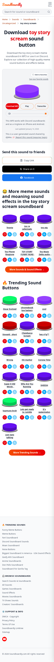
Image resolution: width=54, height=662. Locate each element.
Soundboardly (12, 4)
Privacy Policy (8, 620)
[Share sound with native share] (14, 234)
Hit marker (27, 360)
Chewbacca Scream (27, 334)
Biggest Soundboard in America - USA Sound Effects (26, 553)
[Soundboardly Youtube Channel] (4, 639)
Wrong (10, 360)
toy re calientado (27, 227)
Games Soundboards (12, 588)
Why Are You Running (27, 385)
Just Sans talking (9, 436)
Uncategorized (9, 23)
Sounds (15, 19)
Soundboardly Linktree (12, 628)
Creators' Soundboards (13, 604)
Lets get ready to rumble (27, 410)
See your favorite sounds (38, 79)
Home (5, 19)
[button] (27, 91)
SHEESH (44, 385)
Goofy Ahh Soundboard (13, 557)
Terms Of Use (8, 624)
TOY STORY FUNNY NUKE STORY (27, 253)
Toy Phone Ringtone (10, 253)
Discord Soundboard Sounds (15, 541)
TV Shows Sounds (10, 600)
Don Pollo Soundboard (12, 565)
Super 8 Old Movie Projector (9, 385)
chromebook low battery (27, 309)
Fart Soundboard (10, 537)
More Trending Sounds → (27, 452)
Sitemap (6, 632)
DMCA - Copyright (10, 616)
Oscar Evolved (9, 309)
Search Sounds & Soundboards (16, 581)
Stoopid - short (9, 334)
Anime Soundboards (11, 561)
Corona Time (44, 360)
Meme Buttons (9, 533)
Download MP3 (12, 106)
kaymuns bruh (10, 410)
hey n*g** (44, 334)
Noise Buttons (8, 549)
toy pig (44, 227)
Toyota (10, 227)
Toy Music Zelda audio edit (44, 253)
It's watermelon (44, 410)
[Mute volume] (9, 114)
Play (27, 106)
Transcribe (41, 106)
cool (44, 309)
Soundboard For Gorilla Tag (15, 568)
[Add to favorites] (4, 234)
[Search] (49, 12)
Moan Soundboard (11, 545)
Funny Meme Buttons (12, 530)
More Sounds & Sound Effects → (27, 269)
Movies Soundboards (12, 596)
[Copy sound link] (9, 234)
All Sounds (7, 585)
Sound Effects (8, 592)
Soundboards (29, 19)
